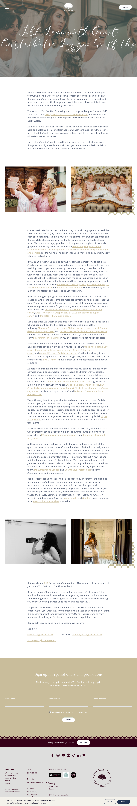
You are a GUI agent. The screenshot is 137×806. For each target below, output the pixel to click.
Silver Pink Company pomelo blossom (55, 249)
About (7, 781)
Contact (8, 783)
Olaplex (86, 498)
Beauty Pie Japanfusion (69, 287)
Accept (123, 802)
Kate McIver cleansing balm (71, 284)
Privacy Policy (54, 786)
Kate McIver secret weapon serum (53, 312)
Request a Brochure (12, 792)
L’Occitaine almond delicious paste (59, 435)
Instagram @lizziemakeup (41, 640)
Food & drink (10, 778)
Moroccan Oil (70, 498)
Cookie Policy (54, 789)
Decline (110, 801)
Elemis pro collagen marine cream (53, 350)
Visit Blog (83, 742)
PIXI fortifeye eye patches (46, 337)
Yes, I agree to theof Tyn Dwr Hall (70, 712)
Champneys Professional (78, 469)
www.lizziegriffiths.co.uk (40, 634)
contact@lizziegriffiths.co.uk (87, 634)
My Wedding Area (12, 789)
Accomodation (10, 775)
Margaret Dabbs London (47, 469)
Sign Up (68, 720)
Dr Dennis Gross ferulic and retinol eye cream (83, 331)
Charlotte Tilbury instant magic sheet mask (69, 381)
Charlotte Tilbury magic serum (55, 316)
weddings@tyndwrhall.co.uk (36, 782)
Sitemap (52, 784)
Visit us (125, 7)
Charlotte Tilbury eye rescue (52, 328)
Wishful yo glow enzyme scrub (83, 384)
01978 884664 (32, 773)
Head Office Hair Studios (46, 501)
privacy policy (71, 712)
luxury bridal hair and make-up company (66, 114)
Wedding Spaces (11, 773)
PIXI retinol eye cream (79, 328)
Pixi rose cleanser (96, 284)
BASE (47, 583)
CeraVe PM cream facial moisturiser (58, 353)
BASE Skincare (51, 359)
